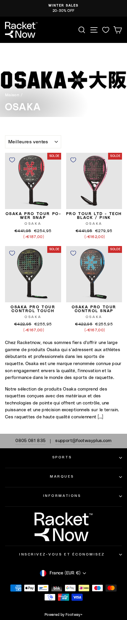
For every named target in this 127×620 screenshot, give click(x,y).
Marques (62, 476)
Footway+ (74, 614)
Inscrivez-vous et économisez (62, 554)
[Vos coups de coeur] (106, 29)
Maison (12, 95)
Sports (62, 457)
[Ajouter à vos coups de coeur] (12, 160)
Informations (62, 495)
